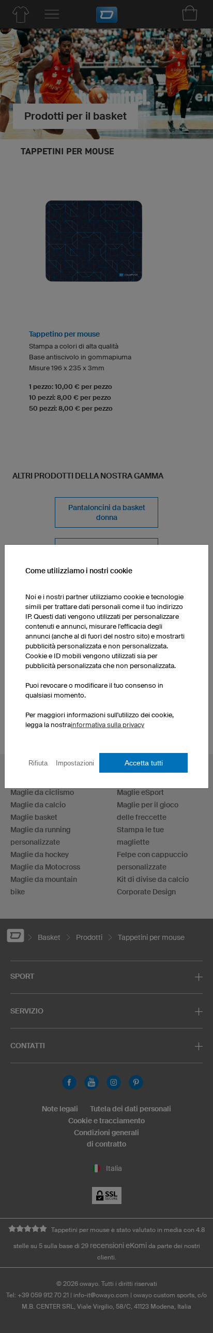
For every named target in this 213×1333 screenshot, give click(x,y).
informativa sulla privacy (107, 725)
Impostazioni (75, 763)
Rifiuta (38, 763)
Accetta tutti (144, 763)
